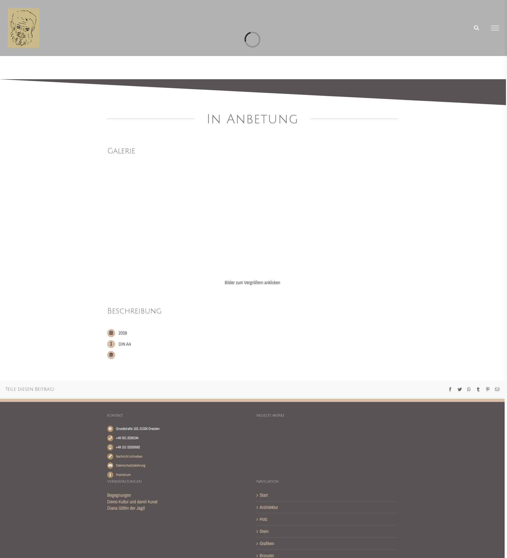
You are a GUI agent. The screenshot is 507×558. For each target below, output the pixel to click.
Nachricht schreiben (129, 456)
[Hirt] (349, 436)
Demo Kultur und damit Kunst (132, 501)
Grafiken (267, 543)
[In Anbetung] (383, 433)
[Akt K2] (315, 436)
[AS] (281, 437)
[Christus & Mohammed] (264, 460)
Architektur (269, 507)
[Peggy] (264, 437)
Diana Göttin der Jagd (126, 508)
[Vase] (298, 462)
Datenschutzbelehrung (130, 465)
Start (264, 495)
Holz (263, 519)
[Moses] (281, 460)
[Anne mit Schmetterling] (332, 436)
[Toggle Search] (476, 27)
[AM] (298, 436)
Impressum (123, 474)
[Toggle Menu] (495, 28)
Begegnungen (119, 495)
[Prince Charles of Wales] (315, 457)
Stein (264, 531)
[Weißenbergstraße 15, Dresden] (366, 435)
